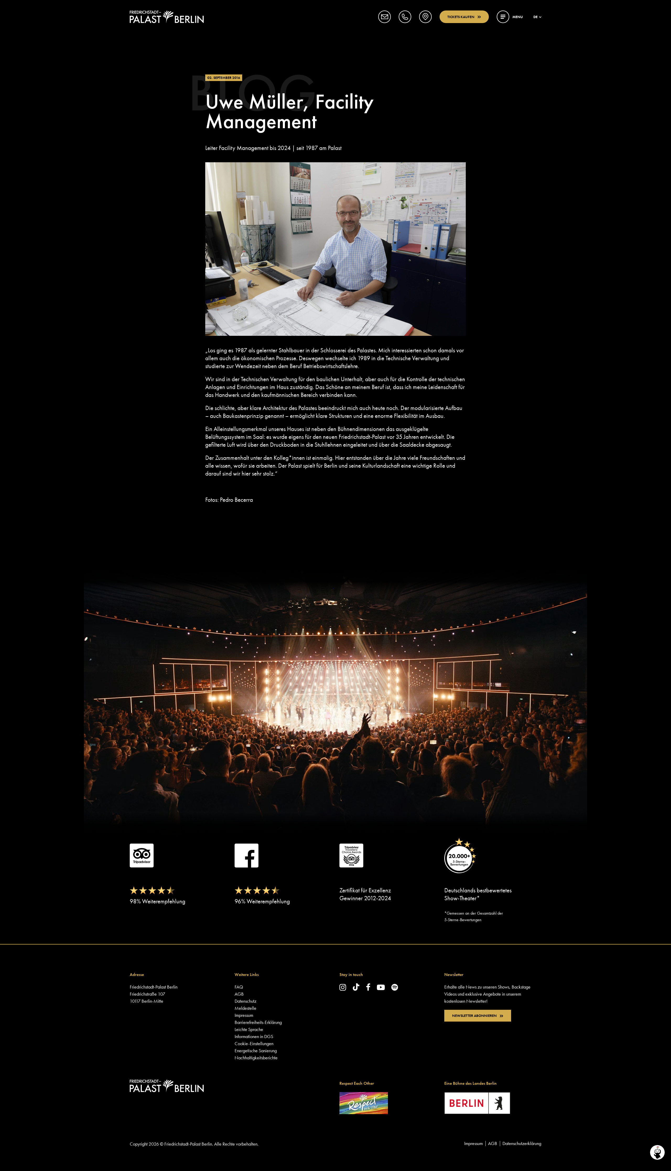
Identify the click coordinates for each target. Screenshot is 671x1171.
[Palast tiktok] (356, 987)
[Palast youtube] (381, 987)
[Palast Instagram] (342, 987)
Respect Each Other (356, 1083)
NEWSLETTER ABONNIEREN (474, 1015)
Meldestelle (245, 1008)
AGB (239, 994)
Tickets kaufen (460, 16)
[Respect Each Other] (363, 1102)
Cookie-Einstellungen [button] (254, 1043)
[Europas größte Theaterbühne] (167, 16)
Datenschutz (245, 1001)
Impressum (244, 1015)
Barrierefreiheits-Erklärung (258, 1022)
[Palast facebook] (368, 987)
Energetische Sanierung (256, 1051)
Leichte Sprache (249, 1029)
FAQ (239, 987)
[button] (384, 16)
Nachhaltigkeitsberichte (256, 1058)
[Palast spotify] (394, 987)
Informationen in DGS (254, 1036)
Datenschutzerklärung (521, 1143)
